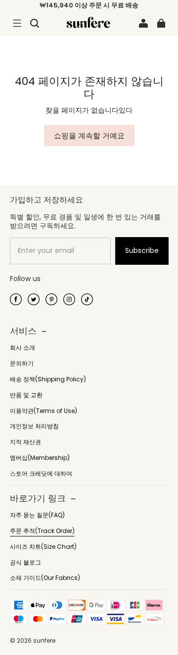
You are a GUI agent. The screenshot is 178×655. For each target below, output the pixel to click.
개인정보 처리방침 (34, 426)
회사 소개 (22, 348)
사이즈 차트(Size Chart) (43, 547)
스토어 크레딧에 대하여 (41, 474)
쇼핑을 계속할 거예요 (89, 135)
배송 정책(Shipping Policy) (48, 379)
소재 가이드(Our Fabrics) (45, 578)
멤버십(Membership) (40, 458)
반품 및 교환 (26, 395)
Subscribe (142, 250)
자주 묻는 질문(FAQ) (37, 515)
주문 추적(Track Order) (42, 531)
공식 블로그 (25, 563)
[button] (17, 23)
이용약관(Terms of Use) (43, 411)
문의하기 (22, 364)
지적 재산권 (25, 442)
